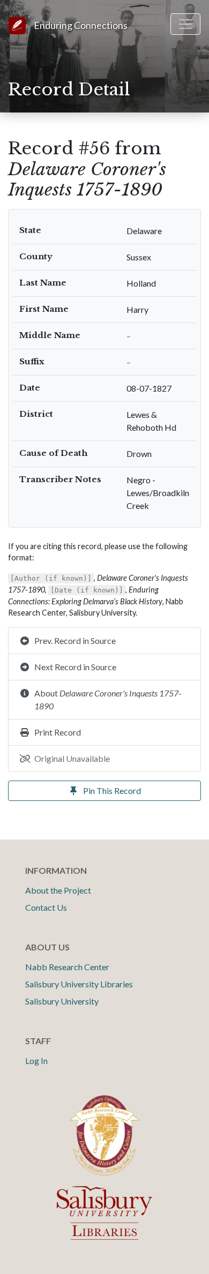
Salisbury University (62, 1001)
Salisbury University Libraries (79, 984)
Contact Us (46, 907)
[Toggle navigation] (185, 24)
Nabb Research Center (67, 967)
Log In (36, 1060)
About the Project (58, 890)
